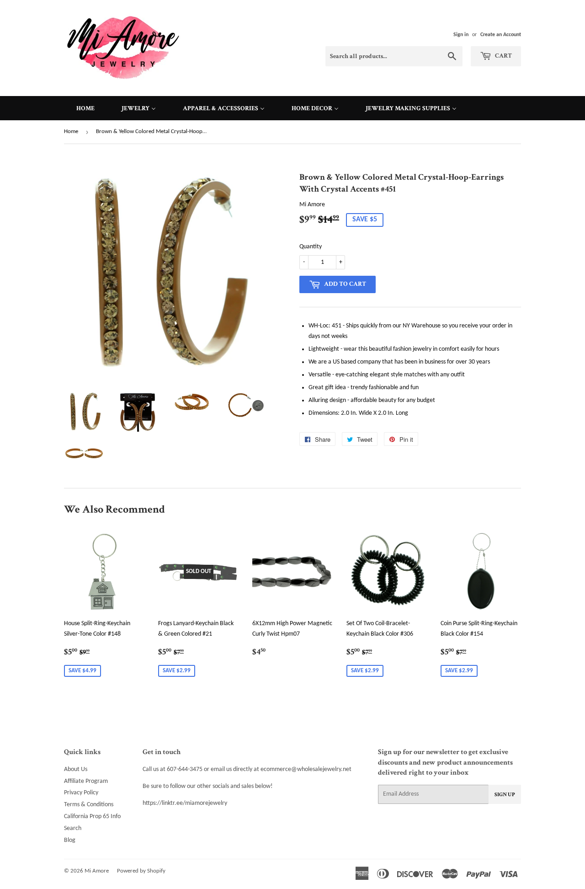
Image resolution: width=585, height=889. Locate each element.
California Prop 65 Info (92, 816)
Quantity (310, 246)
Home (71, 131)
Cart (503, 56)
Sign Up (505, 794)
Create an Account (500, 34)
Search (72, 828)
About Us (75, 769)
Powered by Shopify (141, 871)
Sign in (460, 34)
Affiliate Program (86, 781)
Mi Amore (97, 871)
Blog (69, 840)
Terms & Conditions (88, 804)
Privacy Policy (81, 792)
